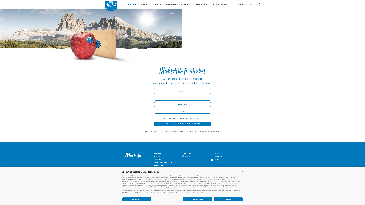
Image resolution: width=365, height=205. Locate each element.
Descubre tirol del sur (178, 5)
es (251, 4)
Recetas (157, 159)
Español (188, 156)
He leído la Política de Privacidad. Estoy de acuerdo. (184, 118)
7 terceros (134, 176)
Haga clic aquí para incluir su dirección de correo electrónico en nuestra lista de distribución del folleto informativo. (182, 131)
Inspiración (202, 5)
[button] (242, 171)
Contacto (243, 5)
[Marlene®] (111, 10)
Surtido (145, 5)
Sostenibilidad (220, 5)
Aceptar (228, 199)
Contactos (186, 153)
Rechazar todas (198, 199)
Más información (136, 199)
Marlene (131, 5)
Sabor (158, 5)
